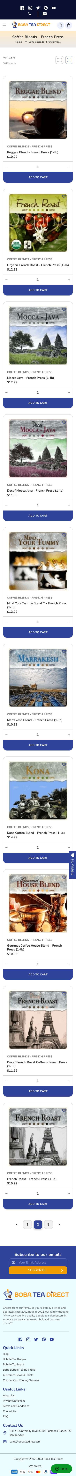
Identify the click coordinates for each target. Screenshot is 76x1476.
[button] (61, 25)
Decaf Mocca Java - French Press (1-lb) (35, 491)
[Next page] (59, 1224)
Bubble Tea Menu (13, 1364)
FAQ (5, 1416)
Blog (6, 1354)
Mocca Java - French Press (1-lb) (30, 378)
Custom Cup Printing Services (21, 1380)
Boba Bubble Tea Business (19, 1370)
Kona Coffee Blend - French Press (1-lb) (36, 833)
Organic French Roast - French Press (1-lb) (38, 265)
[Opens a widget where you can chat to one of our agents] (61, 1469)
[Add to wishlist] (64, 84)
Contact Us (9, 1411)
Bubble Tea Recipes (14, 1359)
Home (18, 41)
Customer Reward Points (18, 1375)
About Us (9, 1395)
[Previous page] (17, 1224)
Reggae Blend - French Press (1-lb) (32, 152)
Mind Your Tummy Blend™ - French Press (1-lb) (37, 605)
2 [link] (38, 1224)
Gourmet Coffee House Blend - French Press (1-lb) (34, 947)
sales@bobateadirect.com (25, 1441)
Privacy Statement (14, 1401)
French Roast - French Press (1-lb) (32, 1179)
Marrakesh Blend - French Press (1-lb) (35, 720)
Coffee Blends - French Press (29, 146)
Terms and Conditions (16, 1406)
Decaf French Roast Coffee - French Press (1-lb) (37, 1064)
